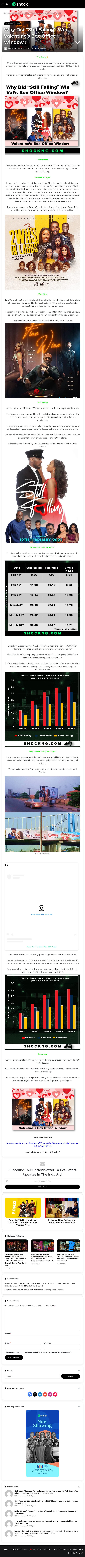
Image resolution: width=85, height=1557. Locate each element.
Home (7, 13)
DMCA (80, 1549)
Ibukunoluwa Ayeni (22, 1496)
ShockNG (11, 48)
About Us (63, 1549)
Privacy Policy (72, 1549)
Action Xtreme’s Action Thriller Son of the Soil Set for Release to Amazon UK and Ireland (68, 1258)
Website (47, 1343)
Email (8, 1343)
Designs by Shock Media (41, 1549)
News (18, 24)
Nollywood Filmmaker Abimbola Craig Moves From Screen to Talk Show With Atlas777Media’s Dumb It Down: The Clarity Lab (16, 1260)
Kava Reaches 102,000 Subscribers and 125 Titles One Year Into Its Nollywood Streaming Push (42, 1258)
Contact (55, 1549)
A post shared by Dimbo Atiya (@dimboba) (41, 947)
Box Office (15, 13)
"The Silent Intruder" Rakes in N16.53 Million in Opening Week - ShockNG (38, 1289)
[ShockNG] (19, 4)
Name (8, 1333)
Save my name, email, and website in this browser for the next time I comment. (39, 1352)
